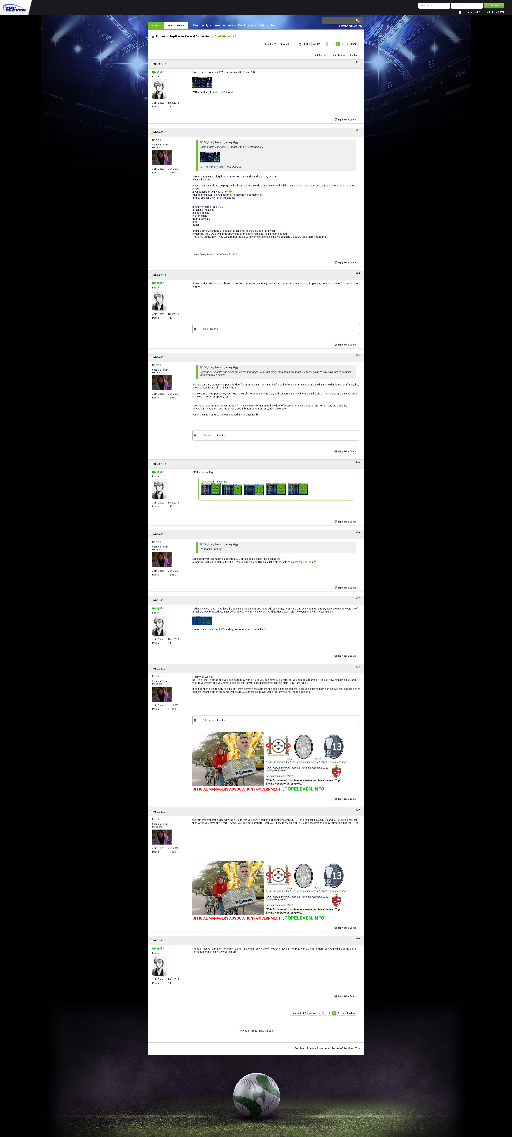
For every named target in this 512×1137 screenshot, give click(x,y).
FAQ (261, 25)
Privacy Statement (318, 1048)
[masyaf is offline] (159, 89)
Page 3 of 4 (303, 44)
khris (205, 329)
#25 (358, 462)
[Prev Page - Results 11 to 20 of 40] (324, 44)
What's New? (176, 25)
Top (357, 1048)
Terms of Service (342, 1048)
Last (353, 44)
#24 (358, 355)
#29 (358, 809)
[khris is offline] (162, 157)
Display (353, 55)
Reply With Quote (346, 119)
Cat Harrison (209, 435)
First (317, 44)
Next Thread (266, 1030)
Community (201, 25)
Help (488, 12)
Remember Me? (471, 12)
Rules (271, 25)
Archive (299, 1048)
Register (499, 12)
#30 (358, 938)
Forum (156, 25)
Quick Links (246, 25)
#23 (358, 273)
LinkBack (319, 55)
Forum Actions (223, 25)
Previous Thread (248, 1030)
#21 (358, 62)
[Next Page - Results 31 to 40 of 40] (347, 44)
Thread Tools (337, 55)
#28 (358, 666)
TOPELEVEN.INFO (304, 789)
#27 (358, 598)
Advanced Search (350, 26)
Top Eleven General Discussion (189, 36)
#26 (358, 532)
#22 (358, 130)
